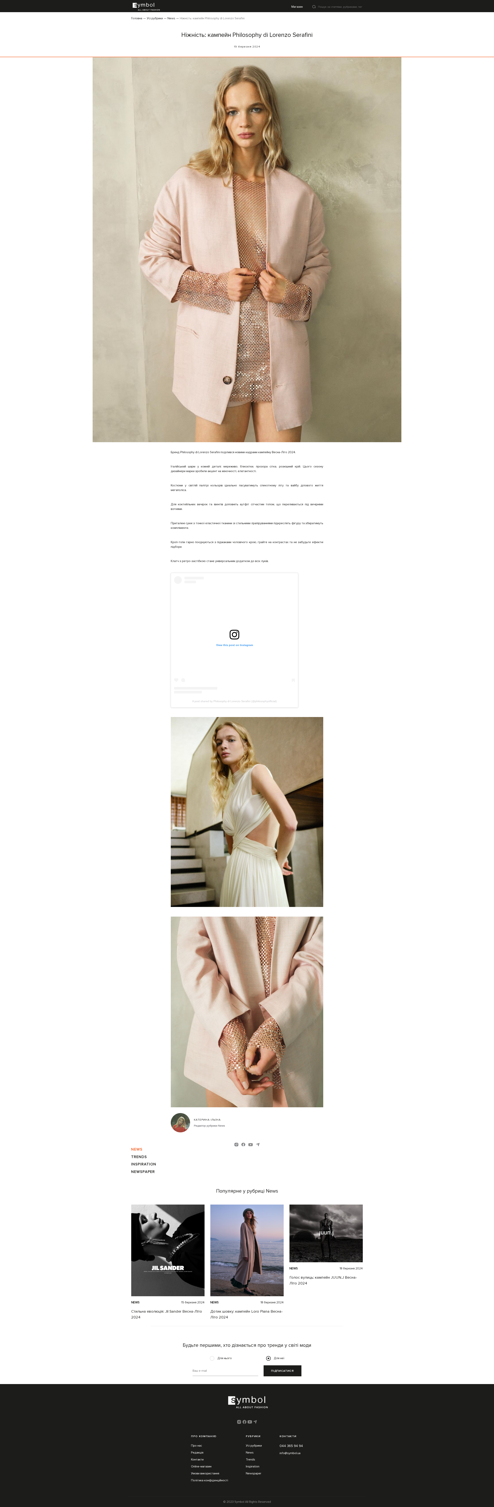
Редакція (197, 1453)
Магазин (297, 7)
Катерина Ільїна (207, 1119)
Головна (136, 18)
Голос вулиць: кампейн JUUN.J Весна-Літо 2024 (323, 1280)
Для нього (224, 1358)
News (171, 18)
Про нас (196, 1446)
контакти (288, 1436)
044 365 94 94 (291, 1446)
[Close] (314, 6)
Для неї (279, 1358)
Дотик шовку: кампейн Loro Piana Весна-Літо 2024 (246, 1314)
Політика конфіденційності (209, 1480)
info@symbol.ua (290, 1453)
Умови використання (205, 1473)
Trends (139, 1157)
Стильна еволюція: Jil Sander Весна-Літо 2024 (166, 1314)
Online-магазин (201, 1466)
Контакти (197, 1459)
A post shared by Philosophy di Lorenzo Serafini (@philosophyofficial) (234, 701)
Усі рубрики (155, 18)
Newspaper (143, 1171)
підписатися (282, 1370)
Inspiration (143, 1164)
